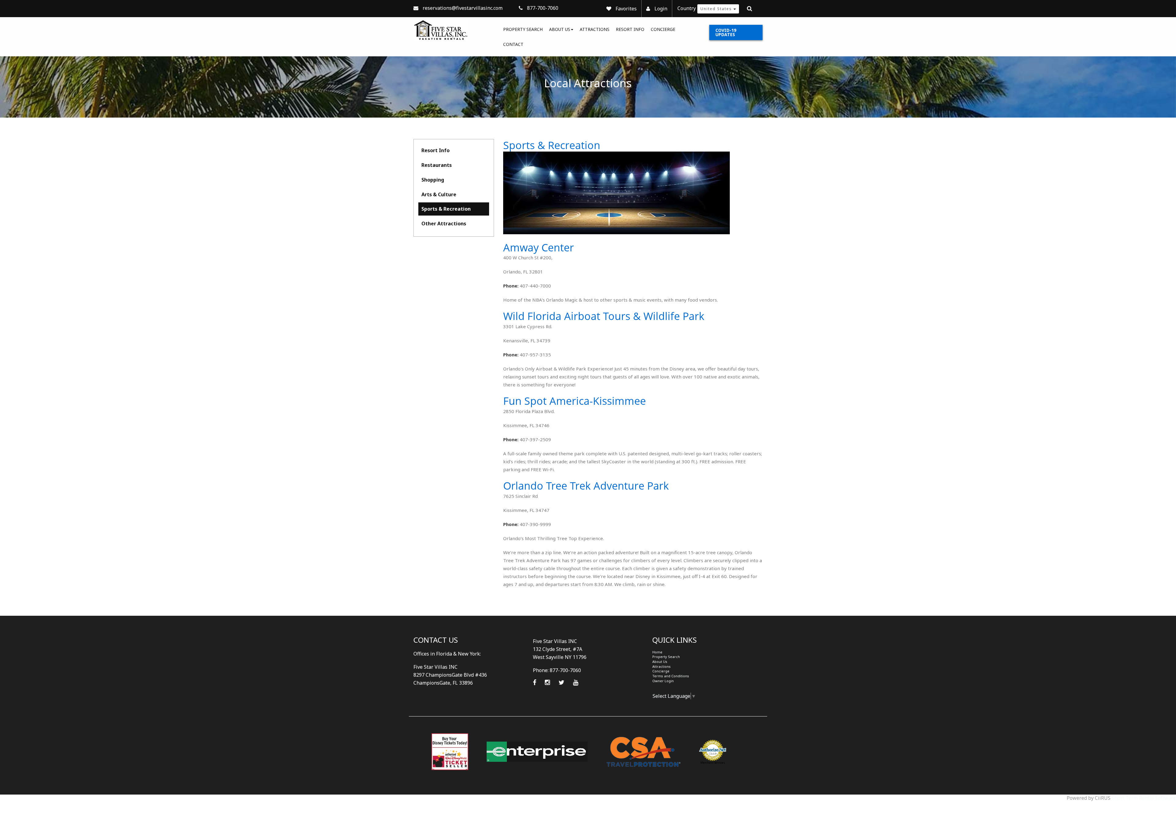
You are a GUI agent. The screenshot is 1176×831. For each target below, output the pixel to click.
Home (657, 652)
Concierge (663, 29)
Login (660, 8)
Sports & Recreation (446, 208)
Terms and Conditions (670, 676)
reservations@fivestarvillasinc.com (463, 8)
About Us (559, 29)
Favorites (626, 8)
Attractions (594, 29)
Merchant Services (712, 763)
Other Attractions (443, 223)
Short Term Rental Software (1144, 798)
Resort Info (630, 29)
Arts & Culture (438, 194)
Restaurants (436, 165)
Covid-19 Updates (725, 32)
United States (716, 8)
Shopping (432, 179)
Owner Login (663, 681)
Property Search (523, 29)
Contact (513, 44)
